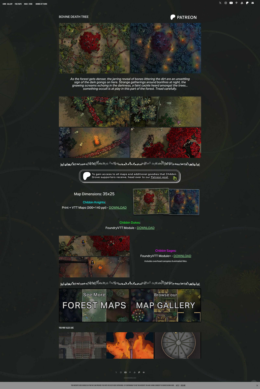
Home (4, 4)
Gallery (9, 4)
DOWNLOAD (118, 207)
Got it (177, 385)
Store (30, 4)
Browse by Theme (41, 4)
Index (26, 4)
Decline (183, 385)
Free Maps (18, 4)
